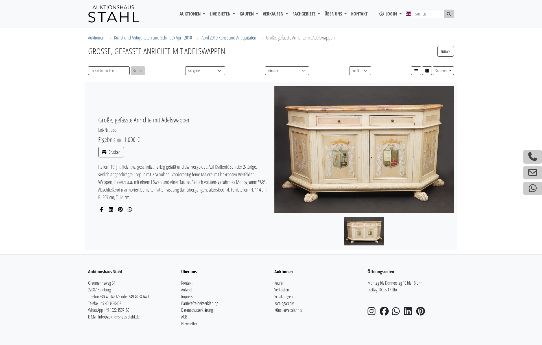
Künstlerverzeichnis (288, 310)
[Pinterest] (120, 209)
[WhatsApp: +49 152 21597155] (532, 188)
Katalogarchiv (284, 303)
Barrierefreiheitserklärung (199, 303)
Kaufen (279, 283)
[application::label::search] (449, 14)
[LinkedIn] (111, 209)
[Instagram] (373, 313)
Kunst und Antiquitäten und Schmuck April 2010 (153, 37)
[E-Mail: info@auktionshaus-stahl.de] (532, 172)
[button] (416, 70)
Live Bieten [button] (221, 14)
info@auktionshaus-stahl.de (118, 317)
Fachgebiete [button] (304, 14)
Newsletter (189, 323)
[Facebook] (101, 209)
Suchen (138, 70)
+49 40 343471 (139, 296)
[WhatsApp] (130, 209)
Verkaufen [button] (274, 14)
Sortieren (441, 70)
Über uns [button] (334, 14)
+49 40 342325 (110, 296)
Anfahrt (186, 290)
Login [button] (391, 14)
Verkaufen (281, 290)
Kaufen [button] (247, 14)
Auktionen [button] (191, 14)
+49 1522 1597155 (116, 310)
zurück (445, 51)
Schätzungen (283, 296)
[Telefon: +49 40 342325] (532, 157)
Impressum (189, 296)
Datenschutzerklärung (197, 310)
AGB (184, 317)
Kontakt (359, 14)
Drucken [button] (114, 152)
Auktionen (96, 37)
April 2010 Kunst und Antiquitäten (229, 37)
